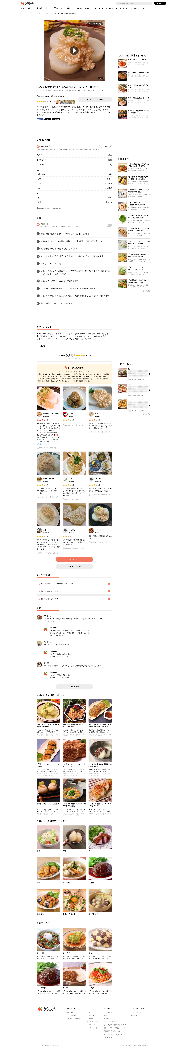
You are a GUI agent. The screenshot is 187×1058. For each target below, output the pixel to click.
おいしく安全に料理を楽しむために (115, 1025)
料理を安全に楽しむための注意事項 (50, 208)
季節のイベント (69, 914)
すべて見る (146, 291)
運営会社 (106, 1015)
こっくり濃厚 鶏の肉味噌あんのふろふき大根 (100, 765)
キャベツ (66, 953)
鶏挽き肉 (41, 174)
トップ (89, 1012)
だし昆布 (40, 164)
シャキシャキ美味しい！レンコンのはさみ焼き (100, 805)
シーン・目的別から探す (74, 1018)
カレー (65, 988)
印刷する (57, 119)
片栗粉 (40, 202)
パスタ (91, 988)
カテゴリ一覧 (91, 1025)
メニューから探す (72, 1015)
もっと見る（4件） (74, 687)
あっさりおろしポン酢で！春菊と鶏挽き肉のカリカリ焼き (100, 725)
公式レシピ (78, 8)
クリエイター (124, 8)
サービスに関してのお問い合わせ (114, 1034)
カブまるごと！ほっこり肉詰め (48, 804)
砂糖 (40, 179)
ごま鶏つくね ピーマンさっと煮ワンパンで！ (74, 765)
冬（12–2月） (94, 914)
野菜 (38, 851)
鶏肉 (38, 882)
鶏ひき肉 (66, 882)
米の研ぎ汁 (41, 160)
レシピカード (99, 8)
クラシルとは (108, 1012)
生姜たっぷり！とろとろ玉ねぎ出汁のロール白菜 (48, 725)
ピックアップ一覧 (92, 1022)
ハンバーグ (41, 988)
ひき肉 (91, 882)
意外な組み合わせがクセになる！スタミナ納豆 (73, 725)
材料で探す (69, 1012)
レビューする (74, 559)
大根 (38, 155)
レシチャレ (134, 1015)
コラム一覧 (90, 1018)
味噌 (40, 183)
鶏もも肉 (40, 953)
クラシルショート (111, 8)
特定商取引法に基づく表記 (112, 1031)
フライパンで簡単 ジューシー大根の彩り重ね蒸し (74, 805)
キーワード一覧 (92, 1028)
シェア (41, 119)
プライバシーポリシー (111, 1022)
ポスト (48, 119)
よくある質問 (108, 1037)
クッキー (92, 953)
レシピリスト (91, 1015)
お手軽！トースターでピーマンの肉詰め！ (48, 765)
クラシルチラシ (136, 1012)
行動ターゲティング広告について (114, 1028)
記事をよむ (88, 8)
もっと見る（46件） (74, 566)
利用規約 (106, 1018)
